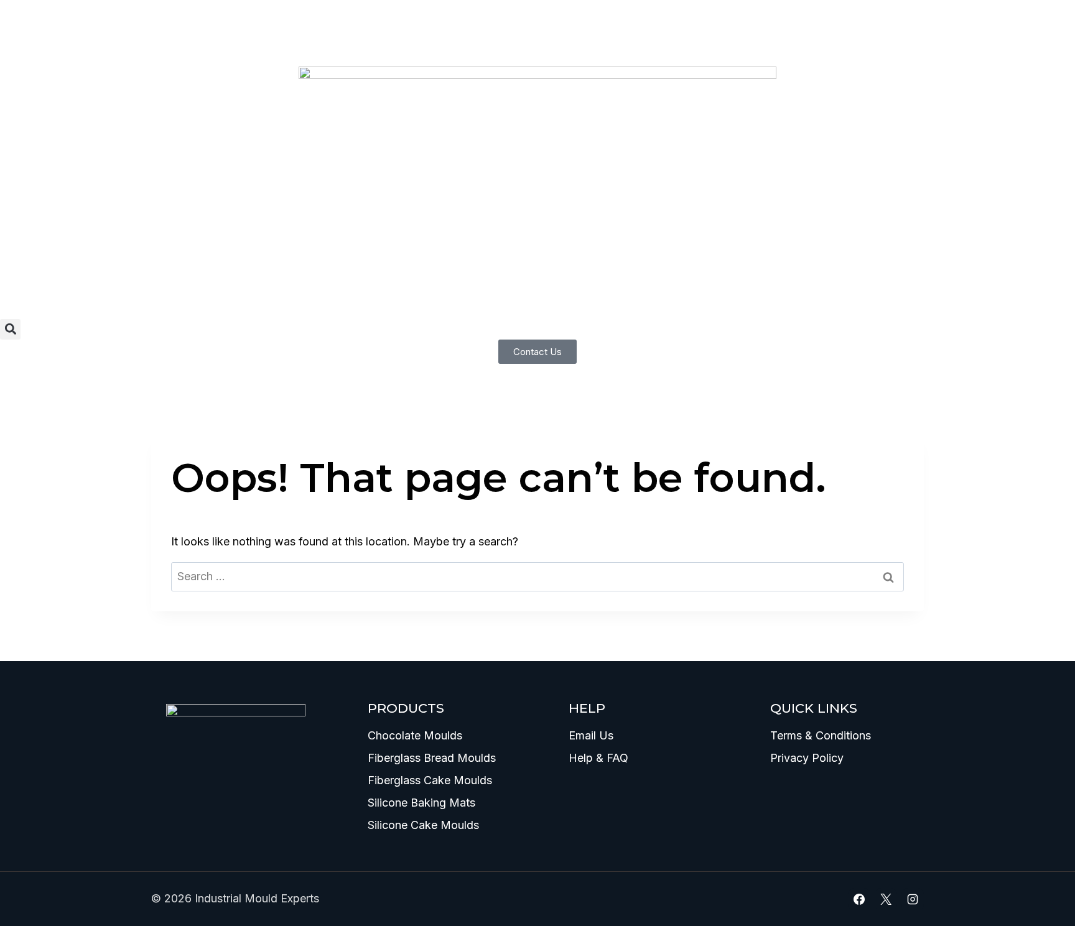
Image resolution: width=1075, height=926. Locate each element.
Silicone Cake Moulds (423, 824)
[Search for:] (537, 576)
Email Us (591, 735)
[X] (886, 899)
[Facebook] (859, 899)
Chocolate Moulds (415, 735)
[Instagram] (912, 899)
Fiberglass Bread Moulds (432, 757)
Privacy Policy (807, 757)
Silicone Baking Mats (421, 802)
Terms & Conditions (820, 735)
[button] (10, 329)
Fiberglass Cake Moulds (430, 780)
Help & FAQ (598, 757)
